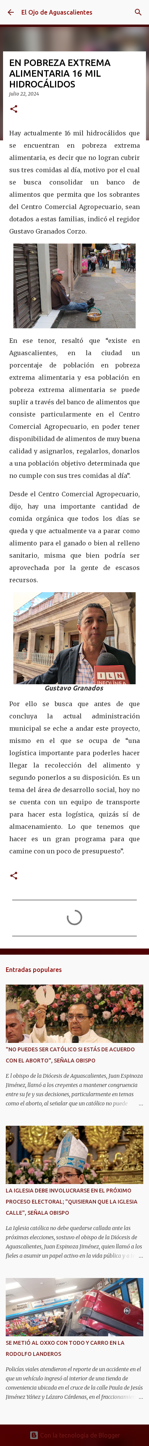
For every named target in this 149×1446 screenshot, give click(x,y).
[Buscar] (138, 12)
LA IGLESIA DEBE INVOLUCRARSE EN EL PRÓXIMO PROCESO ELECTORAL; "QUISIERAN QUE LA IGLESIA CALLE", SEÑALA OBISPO (72, 1201)
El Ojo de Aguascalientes (56, 12)
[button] (13, 109)
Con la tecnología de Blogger (79, 1435)
